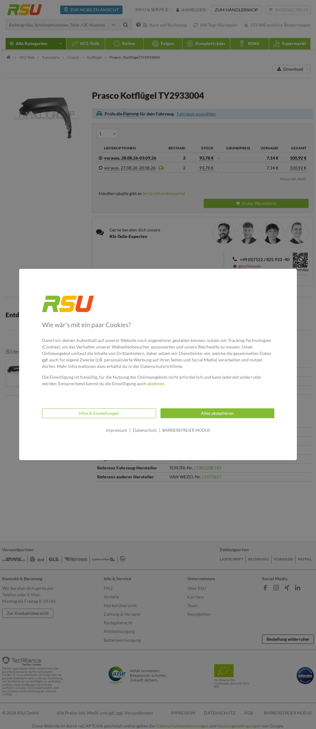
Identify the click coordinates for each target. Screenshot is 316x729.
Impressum (116, 430)
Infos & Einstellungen (99, 413)
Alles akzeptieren (217, 413)
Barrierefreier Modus (186, 430)
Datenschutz (145, 430)
